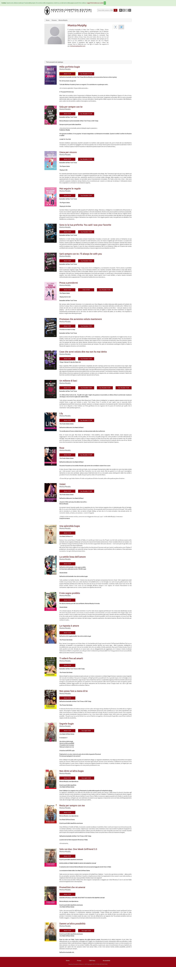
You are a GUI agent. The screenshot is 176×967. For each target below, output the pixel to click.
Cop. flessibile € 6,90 (104, 388)
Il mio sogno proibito (69, 593)
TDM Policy (92, 960)
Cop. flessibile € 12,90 (86, 74)
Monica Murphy (63, 20)
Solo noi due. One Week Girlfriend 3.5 (78, 849)
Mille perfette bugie (69, 67)
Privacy (79, 960)
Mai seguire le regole (70, 188)
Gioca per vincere (68, 152)
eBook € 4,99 (67, 232)
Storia (67, 960)
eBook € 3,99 (67, 778)
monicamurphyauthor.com (77, 46)
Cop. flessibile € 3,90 (86, 388)
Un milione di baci (68, 380)
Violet (62, 484)
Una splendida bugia (69, 526)
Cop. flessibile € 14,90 (86, 491)
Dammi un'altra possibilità (72, 923)
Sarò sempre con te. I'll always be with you (80, 254)
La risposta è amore (69, 625)
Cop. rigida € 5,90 (86, 778)
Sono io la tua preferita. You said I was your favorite (85, 225)
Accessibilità (106, 960)
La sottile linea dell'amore (72, 557)
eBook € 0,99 (67, 856)
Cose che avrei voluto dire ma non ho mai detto (83, 351)
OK (105, 3)
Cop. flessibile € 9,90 (86, 195)
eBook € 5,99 (67, 420)
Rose (61, 448)
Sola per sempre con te (70, 107)
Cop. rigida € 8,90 (86, 730)
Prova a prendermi (68, 283)
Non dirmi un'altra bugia (71, 771)
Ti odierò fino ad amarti (71, 658)
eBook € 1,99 (67, 74)
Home (47, 20)
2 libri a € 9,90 (86, 290)
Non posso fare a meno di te (73, 691)
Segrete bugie (66, 723)
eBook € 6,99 (67, 114)
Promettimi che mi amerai (72, 887)
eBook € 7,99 (67, 730)
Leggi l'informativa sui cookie (95, 3)
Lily (61, 413)
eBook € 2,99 (67, 388)
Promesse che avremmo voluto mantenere (80, 319)
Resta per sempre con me (72, 805)
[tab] (115, 27)
